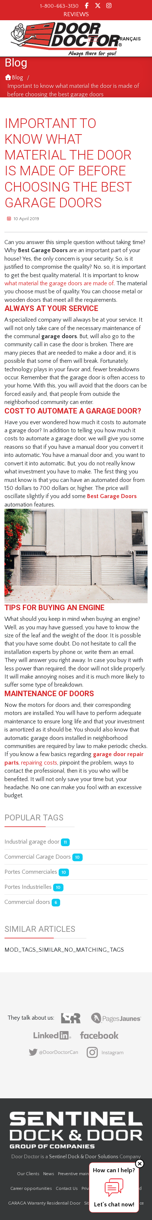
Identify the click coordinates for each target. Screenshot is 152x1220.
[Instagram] (109, 6)
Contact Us (67, 1188)
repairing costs (39, 762)
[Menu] (93, 38)
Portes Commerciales (35, 872)
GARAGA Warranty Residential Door (44, 1203)
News (48, 1173)
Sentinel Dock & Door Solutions (83, 1157)
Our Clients (28, 1173)
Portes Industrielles (32, 887)
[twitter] (97, 6)
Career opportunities (31, 1188)
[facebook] (86, 6)
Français (129, 38)
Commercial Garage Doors (42, 857)
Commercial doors (30, 902)
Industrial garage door (35, 841)
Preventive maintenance (81, 1173)
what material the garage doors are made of (59, 283)
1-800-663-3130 (59, 6)
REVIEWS (76, 14)
